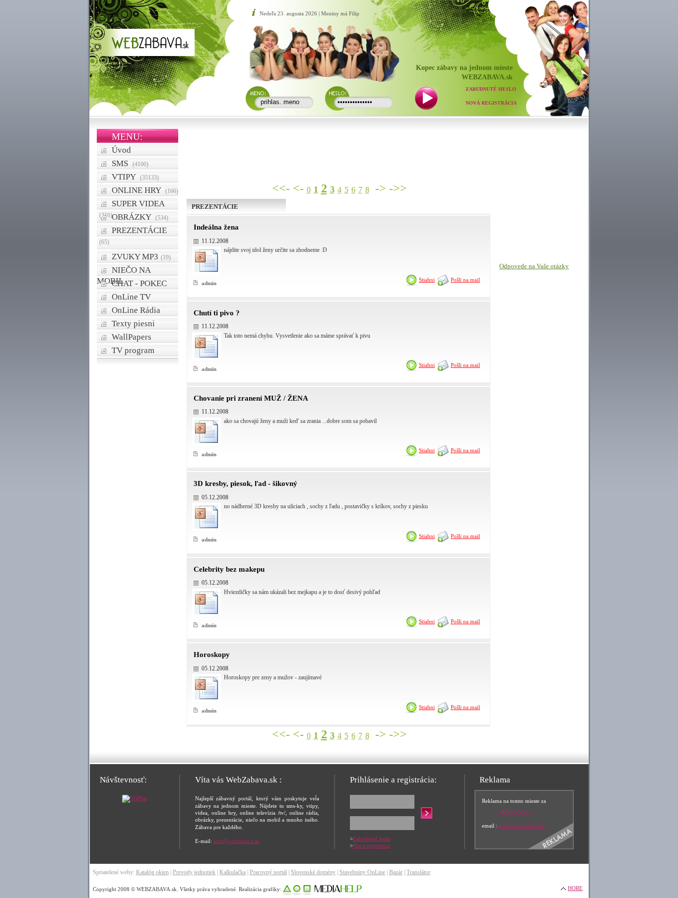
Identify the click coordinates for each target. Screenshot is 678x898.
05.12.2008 (215, 497)
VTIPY (135, 176)
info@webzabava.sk (236, 841)
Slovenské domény (313, 872)
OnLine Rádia (136, 310)
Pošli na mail (465, 280)
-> (380, 188)
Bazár (396, 872)
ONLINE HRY (145, 190)
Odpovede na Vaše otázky (534, 266)
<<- (281, 188)
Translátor (418, 872)
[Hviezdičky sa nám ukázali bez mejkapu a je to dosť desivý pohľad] (206, 612)
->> (398, 188)
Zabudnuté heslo (491, 89)
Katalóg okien (152, 872)
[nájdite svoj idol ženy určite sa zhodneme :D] (206, 270)
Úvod (121, 150)
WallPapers (131, 337)
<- (298, 188)
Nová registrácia (491, 103)
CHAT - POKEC (139, 283)
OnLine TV (131, 296)
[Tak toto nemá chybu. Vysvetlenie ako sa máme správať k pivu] (206, 356)
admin (208, 283)
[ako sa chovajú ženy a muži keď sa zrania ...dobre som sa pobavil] (206, 441)
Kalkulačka (232, 872)
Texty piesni (133, 323)
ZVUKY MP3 (141, 256)
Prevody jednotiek (194, 872)
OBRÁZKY (140, 217)
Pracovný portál (268, 872)
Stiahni (427, 280)
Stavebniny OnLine (362, 872)
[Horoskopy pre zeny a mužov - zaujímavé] (206, 698)
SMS (130, 163)
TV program (133, 350)
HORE (575, 888)
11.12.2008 (215, 241)
